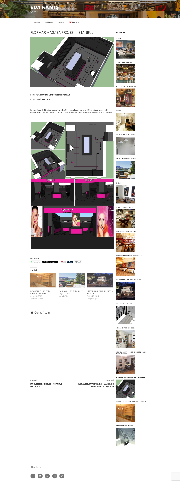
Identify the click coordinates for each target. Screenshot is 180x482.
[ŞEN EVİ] (125, 49)
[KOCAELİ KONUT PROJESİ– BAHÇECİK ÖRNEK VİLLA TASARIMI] (125, 364)
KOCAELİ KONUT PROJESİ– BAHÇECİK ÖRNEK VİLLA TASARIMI (131, 352)
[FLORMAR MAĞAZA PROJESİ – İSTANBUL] (125, 389)
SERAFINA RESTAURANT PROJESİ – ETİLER (130, 255)
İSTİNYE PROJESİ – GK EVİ (124, 207)
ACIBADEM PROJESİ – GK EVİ (125, 328)
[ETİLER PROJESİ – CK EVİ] (125, 437)
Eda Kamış (44, 7)
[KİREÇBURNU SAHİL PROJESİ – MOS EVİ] (100, 280)
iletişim (61, 22)
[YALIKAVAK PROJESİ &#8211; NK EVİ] (72, 280)
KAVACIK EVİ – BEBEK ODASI (125, 135)
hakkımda (49, 22)
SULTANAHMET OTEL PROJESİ (126, 86)
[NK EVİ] (125, 122)
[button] (47, 136)
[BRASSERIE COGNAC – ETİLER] (125, 242)
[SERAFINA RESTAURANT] (125, 73)
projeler (37, 22)
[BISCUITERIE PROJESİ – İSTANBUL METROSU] (43, 280)
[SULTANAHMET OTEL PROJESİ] (125, 98)
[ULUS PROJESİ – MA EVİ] (125, 315)
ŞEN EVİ (118, 38)
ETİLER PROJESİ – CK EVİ (124, 426)
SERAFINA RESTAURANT (124, 62)
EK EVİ (118, 183)
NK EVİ (118, 110)
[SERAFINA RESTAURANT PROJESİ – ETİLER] (125, 266)
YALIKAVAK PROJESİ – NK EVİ (71, 291)
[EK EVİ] (125, 194)
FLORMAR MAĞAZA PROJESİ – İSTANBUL (130, 377)
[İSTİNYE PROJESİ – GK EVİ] (125, 218)
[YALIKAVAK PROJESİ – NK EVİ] (125, 170)
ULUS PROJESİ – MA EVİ (124, 303)
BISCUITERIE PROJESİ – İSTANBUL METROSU (131, 401)
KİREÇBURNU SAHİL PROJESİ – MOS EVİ (129, 279)
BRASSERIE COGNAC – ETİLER (126, 231)
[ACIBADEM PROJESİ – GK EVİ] (125, 339)
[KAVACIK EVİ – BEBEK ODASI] (125, 146)
